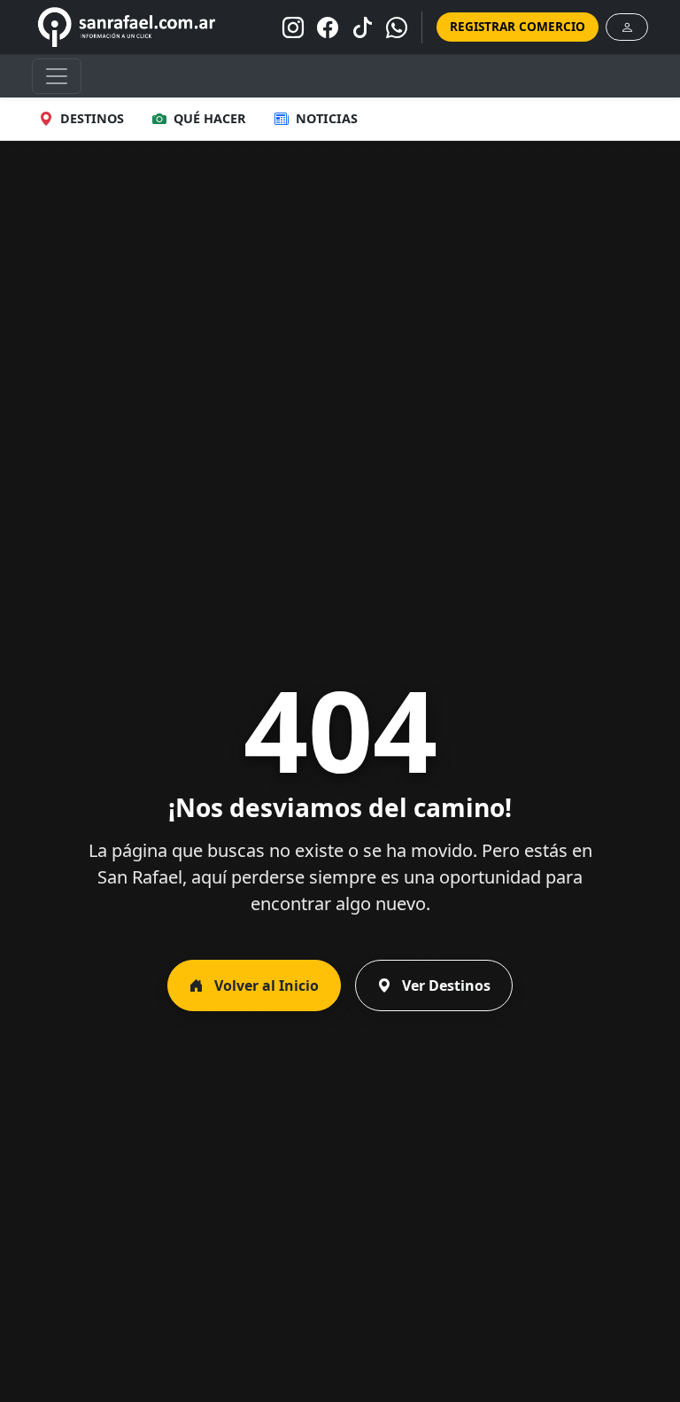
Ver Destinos (444, 985)
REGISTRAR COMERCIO (517, 26)
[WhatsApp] (396, 27)
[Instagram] (293, 27)
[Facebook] (327, 27)
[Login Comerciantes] (627, 27)
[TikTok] (362, 27)
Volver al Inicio (265, 985)
